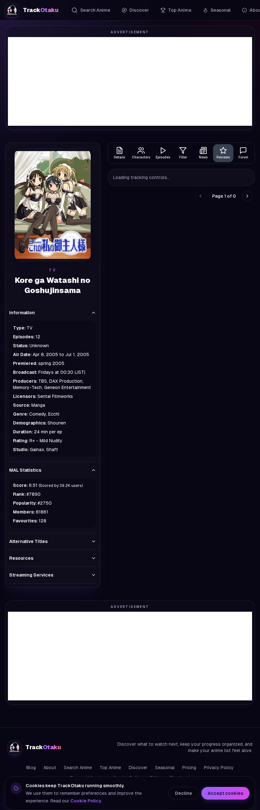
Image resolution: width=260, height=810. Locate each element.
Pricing (189, 767)
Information (22, 312)
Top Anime (180, 10)
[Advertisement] (130, 81)
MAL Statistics (25, 470)
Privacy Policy (219, 767)
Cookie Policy (85, 800)
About (49, 767)
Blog (31, 767)
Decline (183, 793)
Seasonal (221, 10)
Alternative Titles (28, 541)
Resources (21, 558)
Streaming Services (31, 574)
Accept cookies (225, 793)
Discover (139, 10)
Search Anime (95, 10)
